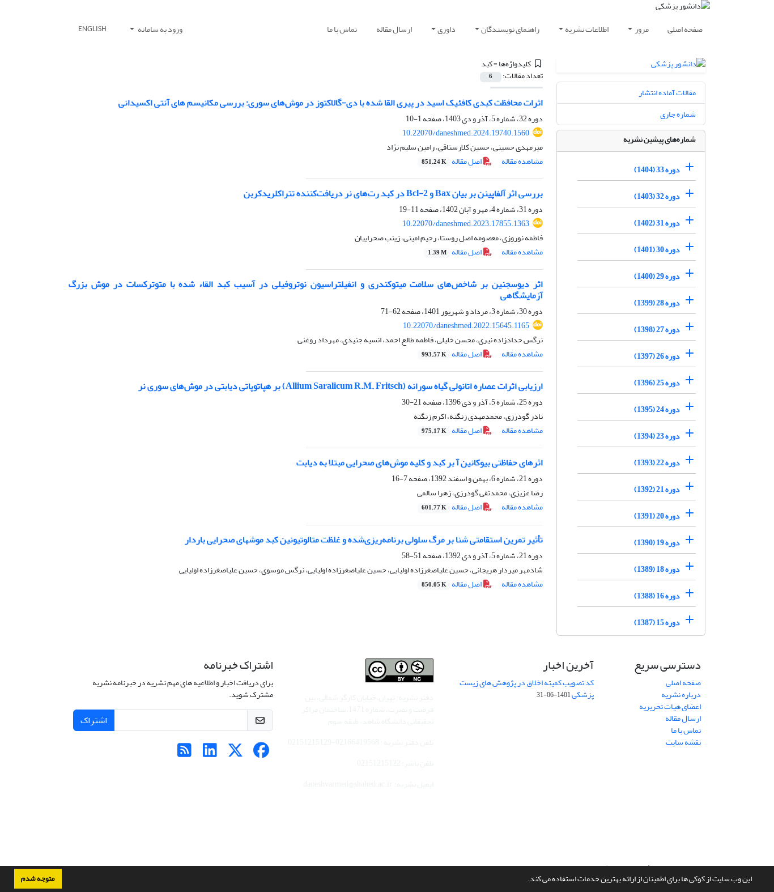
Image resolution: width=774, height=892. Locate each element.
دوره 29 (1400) (657, 276)
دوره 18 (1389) (657, 569)
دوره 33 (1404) (657, 169)
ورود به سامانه (159, 29)
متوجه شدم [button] (38, 878)
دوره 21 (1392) (657, 489)
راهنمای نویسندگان (510, 29)
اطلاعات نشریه (587, 29)
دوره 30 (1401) (657, 249)
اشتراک (93, 720)
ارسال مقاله (394, 29)
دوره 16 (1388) (657, 596)
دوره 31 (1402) (657, 223)
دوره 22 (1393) (657, 462)
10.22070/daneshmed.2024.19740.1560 (465, 133)
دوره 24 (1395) (657, 409)
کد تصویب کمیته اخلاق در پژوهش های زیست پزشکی (527, 688)
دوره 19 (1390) (657, 542)
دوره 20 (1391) (657, 516)
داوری (446, 29)
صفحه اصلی (685, 29)
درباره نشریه (681, 694)
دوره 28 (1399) (657, 303)
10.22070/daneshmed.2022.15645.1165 (466, 325)
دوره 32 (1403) (657, 196)
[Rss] (184, 753)
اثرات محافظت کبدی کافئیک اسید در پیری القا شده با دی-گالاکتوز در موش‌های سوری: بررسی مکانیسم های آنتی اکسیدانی (330, 102)
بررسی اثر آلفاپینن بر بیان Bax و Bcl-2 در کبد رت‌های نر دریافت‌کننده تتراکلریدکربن (393, 193)
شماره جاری (678, 114)
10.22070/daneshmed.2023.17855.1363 (465, 223)
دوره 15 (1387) (657, 622)
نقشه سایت (683, 742)
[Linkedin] (210, 753)
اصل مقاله (452, 161)
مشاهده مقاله (522, 161)
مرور (642, 29)
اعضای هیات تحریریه (670, 706)
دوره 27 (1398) (657, 329)
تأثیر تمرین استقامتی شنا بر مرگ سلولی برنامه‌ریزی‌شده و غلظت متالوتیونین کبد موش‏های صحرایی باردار (364, 539)
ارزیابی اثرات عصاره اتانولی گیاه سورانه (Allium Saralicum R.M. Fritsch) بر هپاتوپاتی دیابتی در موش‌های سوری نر (340, 385)
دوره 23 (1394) (657, 436)
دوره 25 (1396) (657, 382)
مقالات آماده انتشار (667, 92)
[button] (524, 880)
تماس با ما (342, 29)
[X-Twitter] (235, 753)
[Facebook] (261, 753)
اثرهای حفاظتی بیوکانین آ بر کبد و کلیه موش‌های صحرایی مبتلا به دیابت (419, 462)
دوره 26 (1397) (657, 356)
